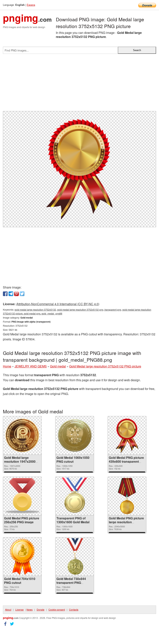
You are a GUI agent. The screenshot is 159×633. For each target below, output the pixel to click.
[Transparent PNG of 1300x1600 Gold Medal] (75, 496)
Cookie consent (56, 609)
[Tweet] (22, 293)
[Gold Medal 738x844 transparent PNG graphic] (75, 556)
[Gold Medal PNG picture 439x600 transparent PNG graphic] (127, 435)
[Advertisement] (79, 84)
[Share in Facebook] (5, 293)
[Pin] (16, 293)
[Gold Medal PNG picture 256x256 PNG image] (22, 496)
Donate (40, 609)
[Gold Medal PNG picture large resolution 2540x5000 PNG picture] (127, 496)
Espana (31, 5)
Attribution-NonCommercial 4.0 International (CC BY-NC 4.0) (57, 304)
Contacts (73, 609)
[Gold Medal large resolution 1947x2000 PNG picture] (22, 435)
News (30, 609)
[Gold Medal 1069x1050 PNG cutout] (74, 435)
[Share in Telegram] (11, 293)
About (8, 609)
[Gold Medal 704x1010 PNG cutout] (22, 556)
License (19, 609)
